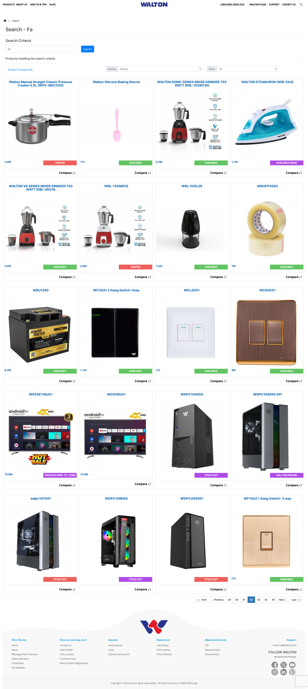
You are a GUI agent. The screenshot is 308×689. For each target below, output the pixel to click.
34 (266, 599)
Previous (217, 599)
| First (202, 599)
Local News (163, 645)
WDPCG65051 (191, 498)
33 (258, 599)
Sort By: (112, 69)
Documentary (212, 654)
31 (244, 599)
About (15, 650)
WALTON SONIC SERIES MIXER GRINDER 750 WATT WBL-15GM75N (192, 83)
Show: (212, 69)
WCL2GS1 (192, 290)
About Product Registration (74, 663)
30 (236, 599)
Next (283, 599)
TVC (207, 645)
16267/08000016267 (284, 645)
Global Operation (20, 658)
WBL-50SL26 (191, 186)
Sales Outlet (66, 650)
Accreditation (18, 667)
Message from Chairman (25, 654)
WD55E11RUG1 (41, 394)
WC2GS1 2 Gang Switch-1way (116, 290)
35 (273, 599)
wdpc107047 (40, 498)
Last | (296, 599)
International (115, 645)
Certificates (18, 663)
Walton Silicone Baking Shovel (116, 82)
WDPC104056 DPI (267, 394)
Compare (65, 172)
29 (229, 599)
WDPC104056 (192, 394)
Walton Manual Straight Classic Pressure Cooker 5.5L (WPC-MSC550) (40, 83)
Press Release (164, 654)
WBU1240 (40, 290)
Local (111, 650)
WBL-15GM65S (116, 186)
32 (252, 599)
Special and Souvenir (119, 654)
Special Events (212, 650)
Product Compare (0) (20, 69)
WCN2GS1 (267, 290)
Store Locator (67, 654)
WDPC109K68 (116, 498)
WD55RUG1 (116, 394)
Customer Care (68, 658)
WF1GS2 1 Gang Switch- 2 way (267, 498)
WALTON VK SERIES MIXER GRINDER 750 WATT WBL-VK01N (41, 187)
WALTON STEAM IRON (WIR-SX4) (267, 82)
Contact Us (65, 645)
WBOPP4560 (267, 186)
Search (15, 20)
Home (15, 645)
